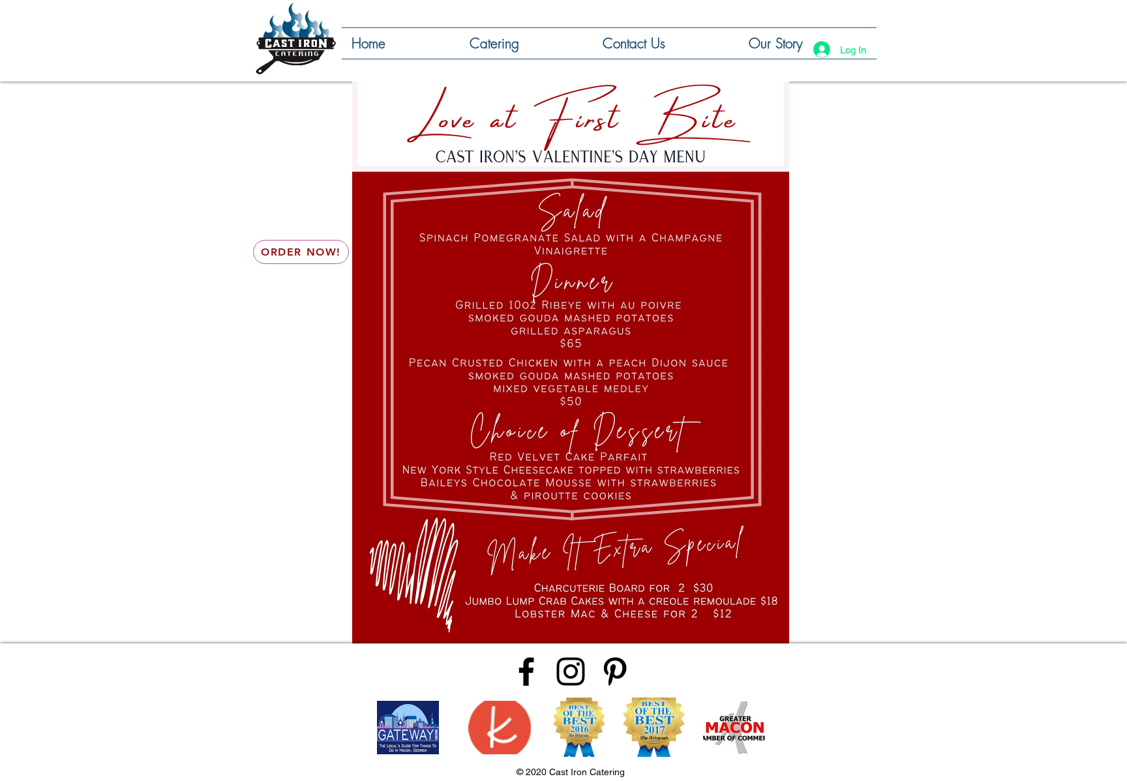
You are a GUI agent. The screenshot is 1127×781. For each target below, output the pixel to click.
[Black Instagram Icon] (571, 671)
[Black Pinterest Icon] (615, 671)
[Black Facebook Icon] (526, 671)
